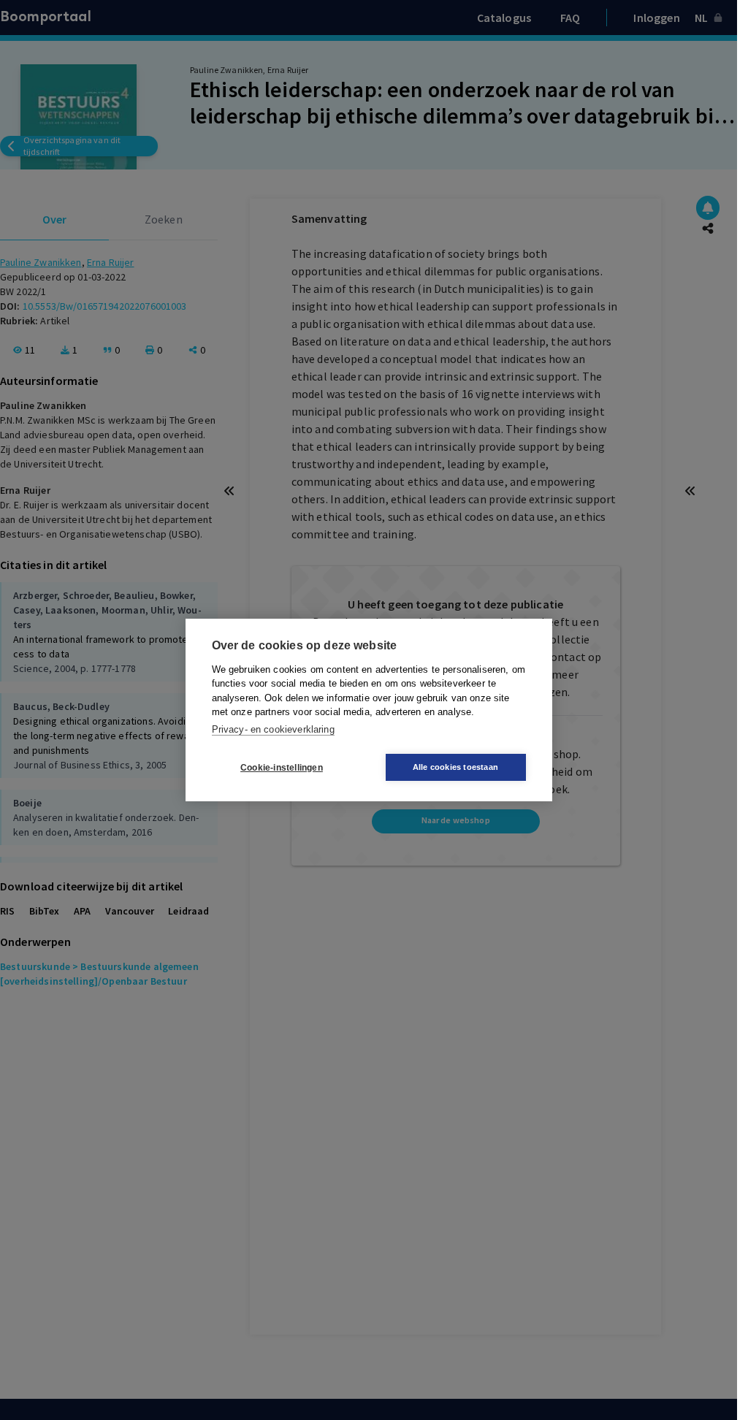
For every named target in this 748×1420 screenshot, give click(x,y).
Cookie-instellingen (281, 768)
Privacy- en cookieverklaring (273, 729)
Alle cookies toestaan (455, 767)
